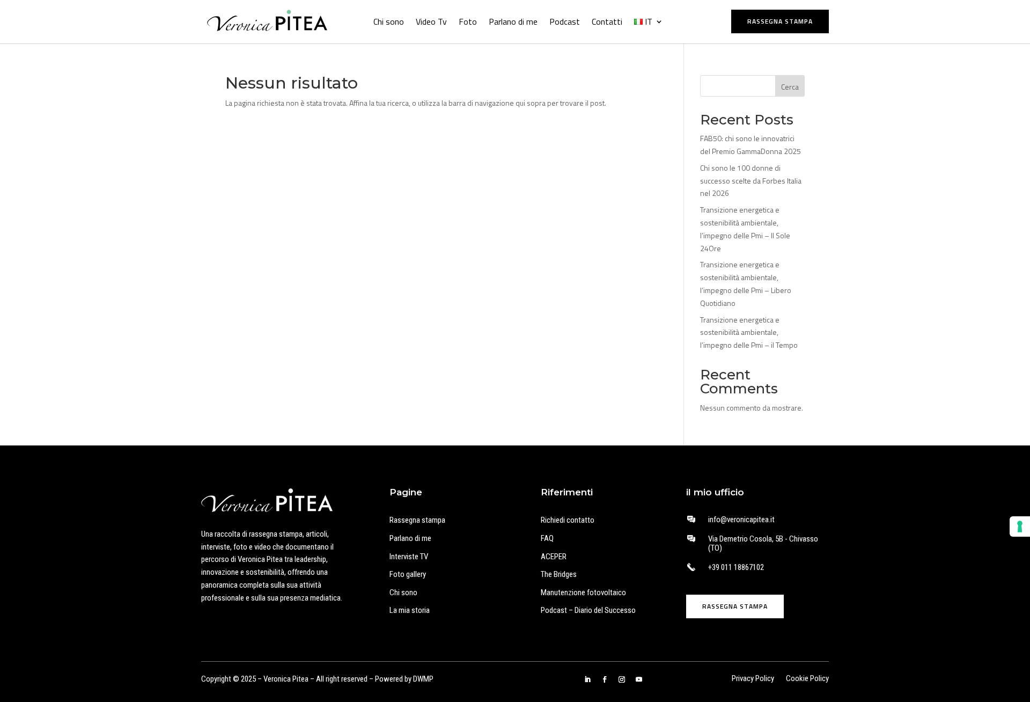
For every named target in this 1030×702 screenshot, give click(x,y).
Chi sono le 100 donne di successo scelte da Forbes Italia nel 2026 (750, 180)
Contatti (607, 21)
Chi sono (388, 21)
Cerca (790, 86)
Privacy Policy (753, 679)
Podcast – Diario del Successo (588, 610)
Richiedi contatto (567, 520)
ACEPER (553, 556)
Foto (468, 21)
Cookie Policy (807, 679)
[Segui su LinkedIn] (587, 679)
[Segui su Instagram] (621, 679)
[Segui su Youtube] (638, 679)
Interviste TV (408, 556)
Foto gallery (407, 574)
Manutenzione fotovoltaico (583, 592)
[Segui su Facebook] (604, 679)
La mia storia (409, 610)
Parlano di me (513, 21)
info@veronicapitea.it (741, 519)
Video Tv (431, 21)
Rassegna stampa (780, 21)
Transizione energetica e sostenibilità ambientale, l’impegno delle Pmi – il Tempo (749, 332)
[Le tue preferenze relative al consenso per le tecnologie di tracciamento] (1020, 526)
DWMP (423, 679)
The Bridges (559, 574)
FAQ (547, 538)
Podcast (564, 21)
